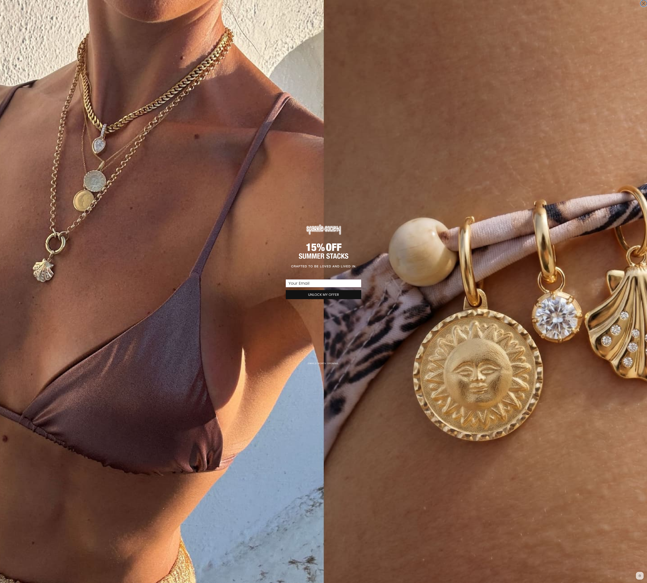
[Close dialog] (643, 3)
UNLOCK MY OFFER (323, 294)
